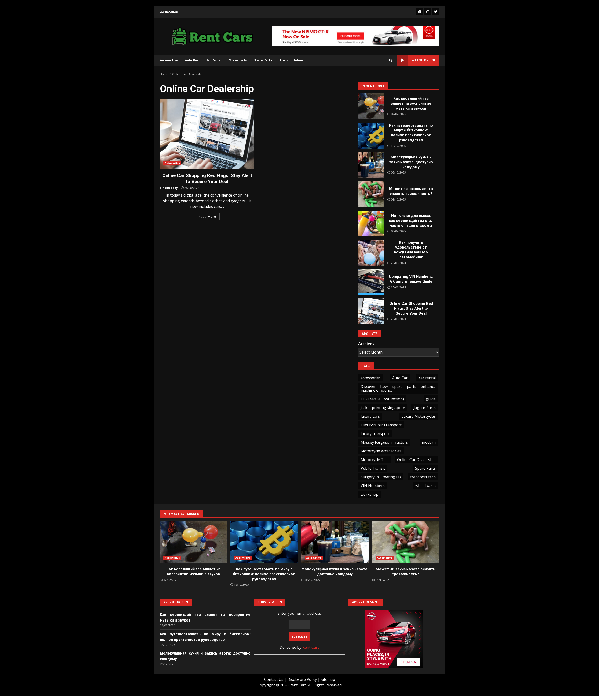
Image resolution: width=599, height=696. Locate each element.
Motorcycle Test (375, 459)
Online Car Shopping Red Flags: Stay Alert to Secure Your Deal (207, 134)
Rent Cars (310, 647)
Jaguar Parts (425, 407)
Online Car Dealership (416, 459)
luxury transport (375, 433)
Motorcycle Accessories (381, 451)
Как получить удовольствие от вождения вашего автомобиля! (371, 253)
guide (431, 399)
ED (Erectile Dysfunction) (382, 399)
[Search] (390, 60)
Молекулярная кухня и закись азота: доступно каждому (371, 165)
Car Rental (213, 60)
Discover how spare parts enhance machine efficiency (398, 388)
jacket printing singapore (383, 407)
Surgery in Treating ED (381, 477)
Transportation (291, 60)
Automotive (169, 60)
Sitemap (328, 679)
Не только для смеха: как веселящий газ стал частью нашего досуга (371, 223)
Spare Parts (263, 60)
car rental (427, 377)
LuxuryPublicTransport (381, 425)
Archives (366, 343)
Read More (207, 216)
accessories (371, 377)
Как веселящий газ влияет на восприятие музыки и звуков (371, 106)
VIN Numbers (373, 485)
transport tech (423, 477)
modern (429, 442)
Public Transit (373, 468)
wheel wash (425, 485)
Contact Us (273, 679)
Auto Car (191, 60)
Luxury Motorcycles (418, 416)
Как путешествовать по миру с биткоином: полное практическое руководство (371, 136)
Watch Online (424, 60)
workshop (369, 494)
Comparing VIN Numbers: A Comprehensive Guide (371, 282)
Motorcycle (238, 60)
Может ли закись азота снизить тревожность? (371, 194)
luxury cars (370, 416)
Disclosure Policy (302, 679)
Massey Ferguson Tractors (384, 442)
